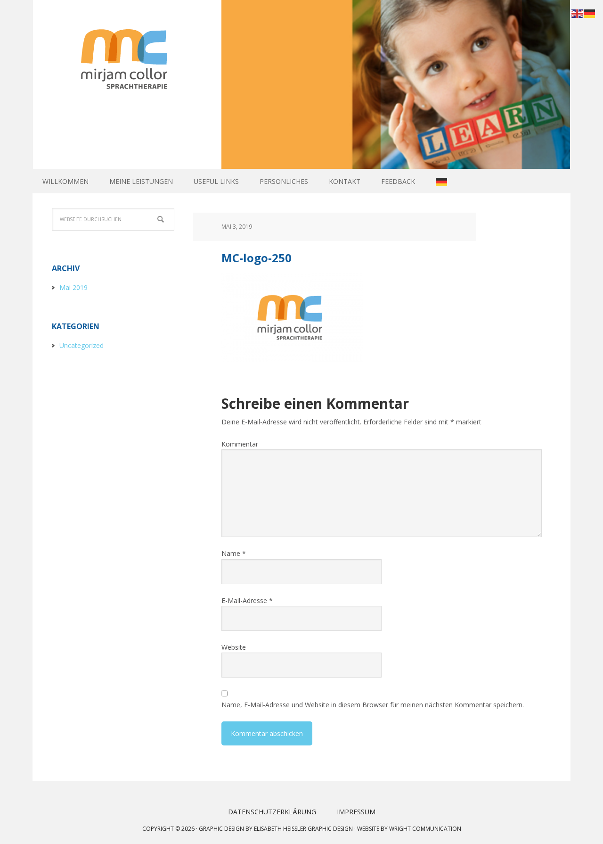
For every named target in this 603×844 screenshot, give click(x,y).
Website (233, 647)
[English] (577, 13)
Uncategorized (81, 345)
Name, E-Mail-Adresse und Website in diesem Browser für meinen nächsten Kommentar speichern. (372, 704)
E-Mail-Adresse (247, 600)
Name (233, 553)
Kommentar (239, 443)
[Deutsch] (441, 181)
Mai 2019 (73, 287)
